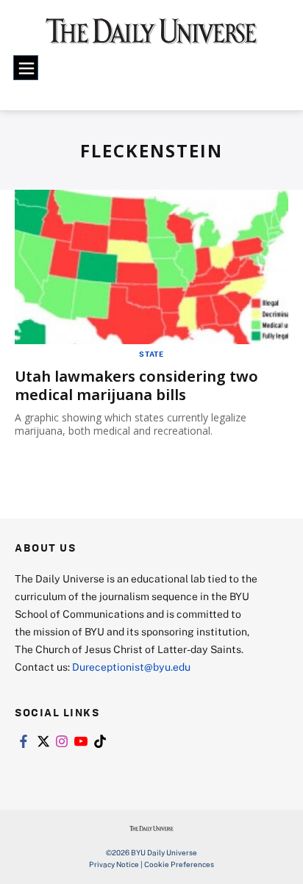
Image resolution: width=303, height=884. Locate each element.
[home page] (151, 36)
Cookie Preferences (179, 864)
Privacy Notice (114, 864)
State (151, 353)
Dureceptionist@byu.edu (131, 666)
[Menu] (25, 67)
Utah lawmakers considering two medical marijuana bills (136, 385)
